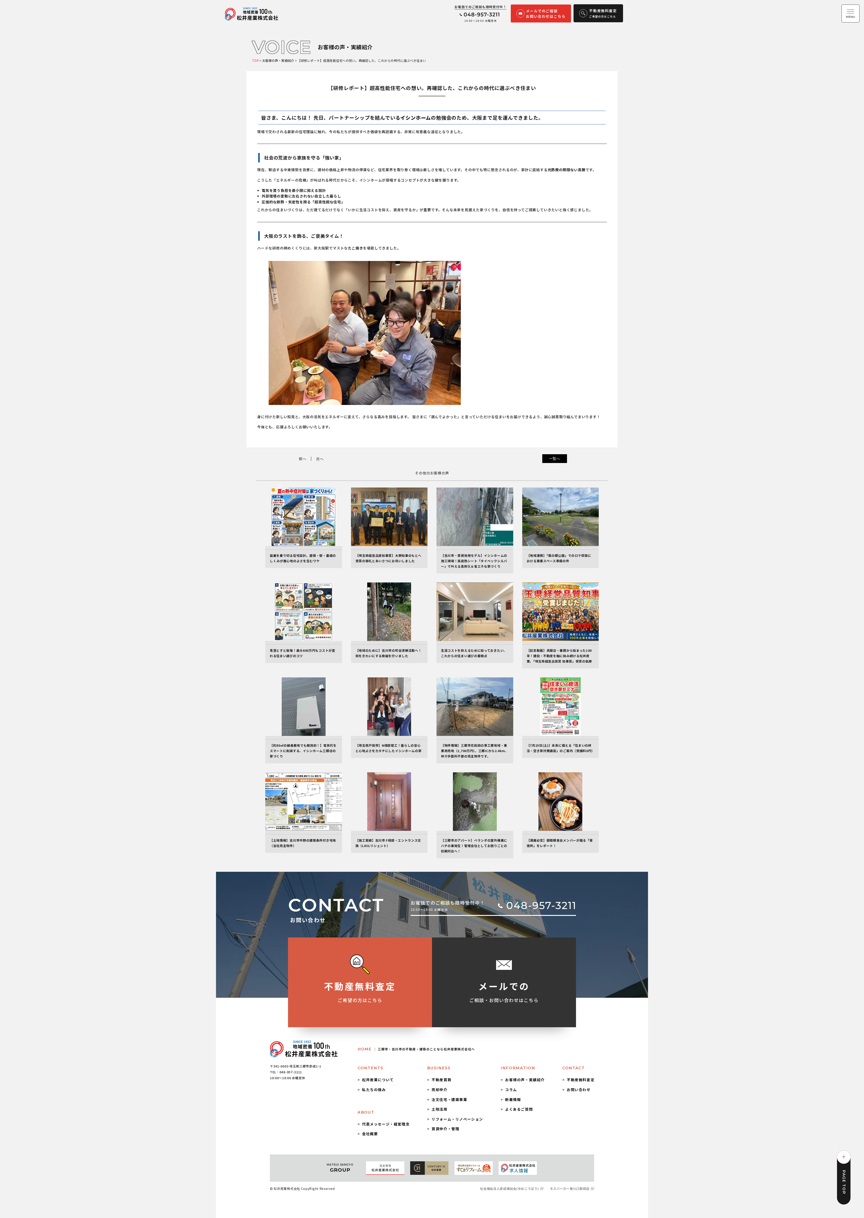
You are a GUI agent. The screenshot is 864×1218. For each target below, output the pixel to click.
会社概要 (370, 1133)
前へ (302, 458)
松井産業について (378, 1079)
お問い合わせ (579, 1089)
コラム (511, 1089)
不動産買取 (441, 1079)
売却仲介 (439, 1089)
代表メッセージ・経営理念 (386, 1124)
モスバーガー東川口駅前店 (570, 1188)
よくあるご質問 (519, 1109)
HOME (416, 1049)
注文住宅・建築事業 (449, 1099)
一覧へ (554, 458)
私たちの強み (374, 1089)
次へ (320, 458)
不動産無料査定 (580, 1079)
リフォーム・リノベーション (457, 1119)
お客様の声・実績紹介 (525, 1079)
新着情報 (513, 1099)
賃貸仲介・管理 (445, 1128)
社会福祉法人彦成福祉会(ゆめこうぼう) (509, 1188)
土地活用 (439, 1109)
